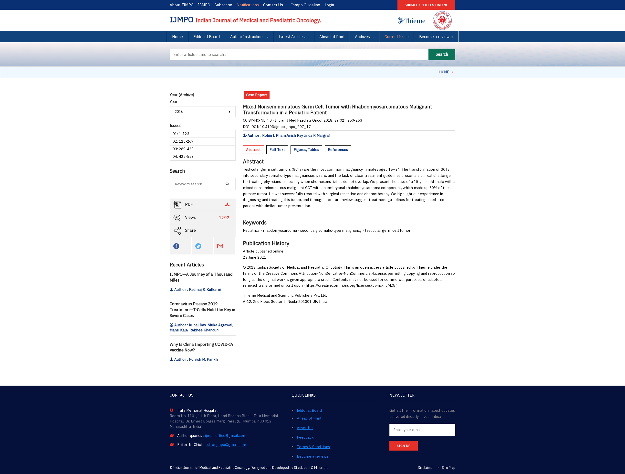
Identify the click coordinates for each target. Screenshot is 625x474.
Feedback (305, 437)
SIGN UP (403, 446)
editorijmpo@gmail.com (226, 444)
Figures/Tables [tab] (306, 149)
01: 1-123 (181, 133)
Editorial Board (206, 36)
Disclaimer (426, 467)
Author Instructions (247, 36)
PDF (188, 204)
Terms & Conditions (313, 446)
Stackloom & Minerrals (311, 467)
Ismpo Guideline (305, 4)
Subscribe (223, 5)
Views (206, 218)
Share (190, 230)
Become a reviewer (436, 36)
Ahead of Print (331, 36)
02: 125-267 (183, 141)
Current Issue (397, 36)
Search (442, 54)
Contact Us (273, 5)
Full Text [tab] (277, 149)
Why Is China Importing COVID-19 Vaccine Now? (202, 347)
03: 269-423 (183, 149)
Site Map (448, 467)
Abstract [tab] (253, 149)
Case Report (256, 95)
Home (177, 36)
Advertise (305, 427)
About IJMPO (182, 5)
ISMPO (204, 5)
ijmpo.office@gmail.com (225, 435)
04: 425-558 (183, 156)
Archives (362, 36)
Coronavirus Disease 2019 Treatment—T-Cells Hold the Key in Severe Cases (202, 309)
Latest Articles (292, 36)
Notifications (248, 5)
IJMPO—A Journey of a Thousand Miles (201, 277)
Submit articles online (426, 5)
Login (329, 5)
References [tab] (338, 149)
